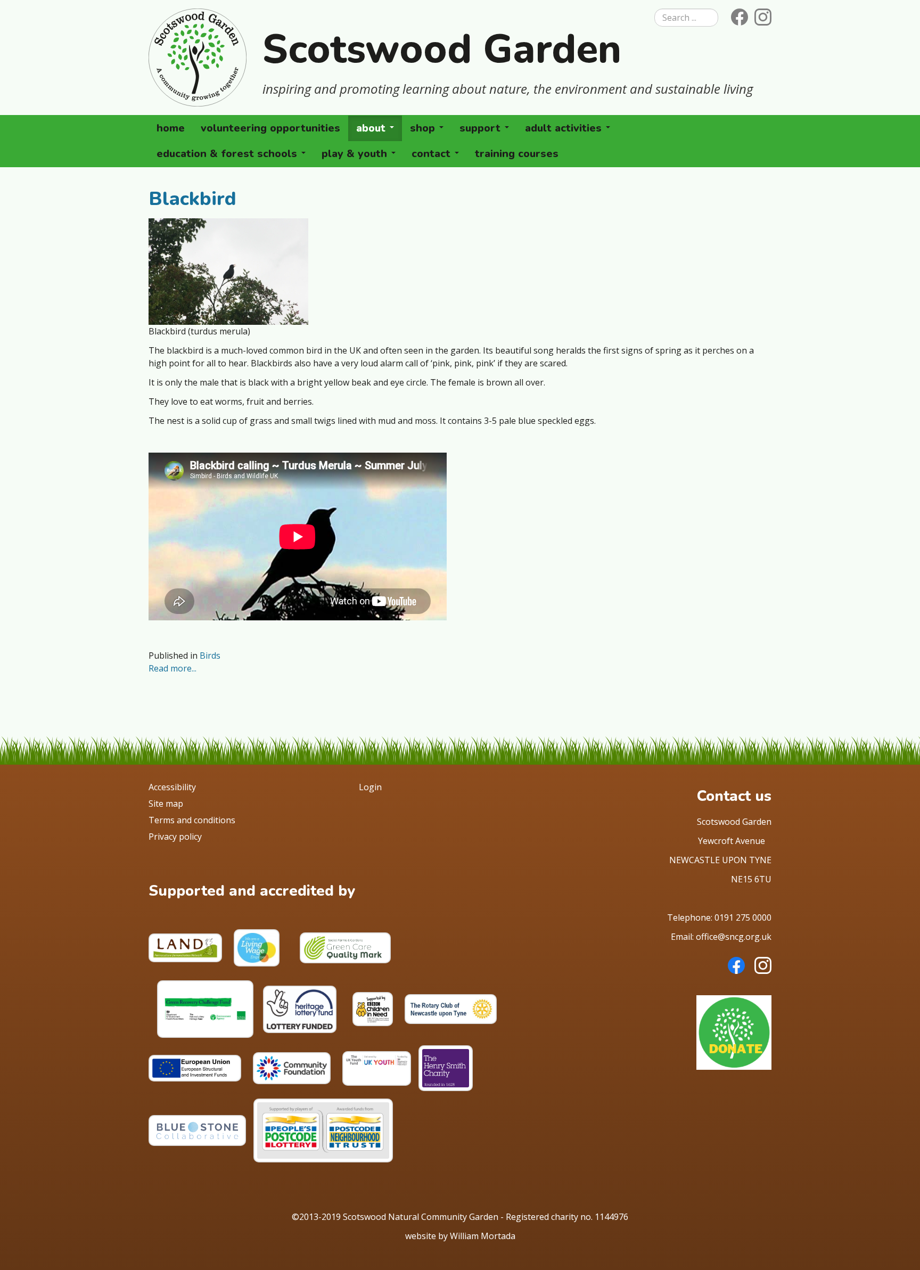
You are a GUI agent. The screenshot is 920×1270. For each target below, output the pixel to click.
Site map (166, 803)
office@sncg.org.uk (733, 937)
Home (171, 128)
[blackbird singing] (228, 270)
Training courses (516, 153)
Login (370, 787)
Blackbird (192, 199)
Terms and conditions (192, 820)
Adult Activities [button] (565, 128)
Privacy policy (175, 836)
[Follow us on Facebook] (737, 16)
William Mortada (482, 1236)
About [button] (372, 128)
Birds (210, 655)
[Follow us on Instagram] (760, 16)
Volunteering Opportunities (270, 128)
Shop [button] (424, 128)
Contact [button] (433, 153)
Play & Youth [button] (356, 153)
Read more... (172, 668)
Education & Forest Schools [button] (228, 153)
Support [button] (481, 128)
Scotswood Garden (441, 49)
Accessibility (172, 787)
